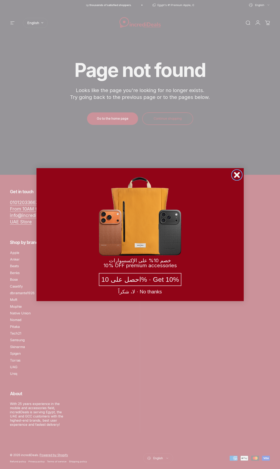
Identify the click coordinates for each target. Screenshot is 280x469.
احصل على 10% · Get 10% (140, 279)
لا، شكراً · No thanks (140, 291)
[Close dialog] (237, 175)
